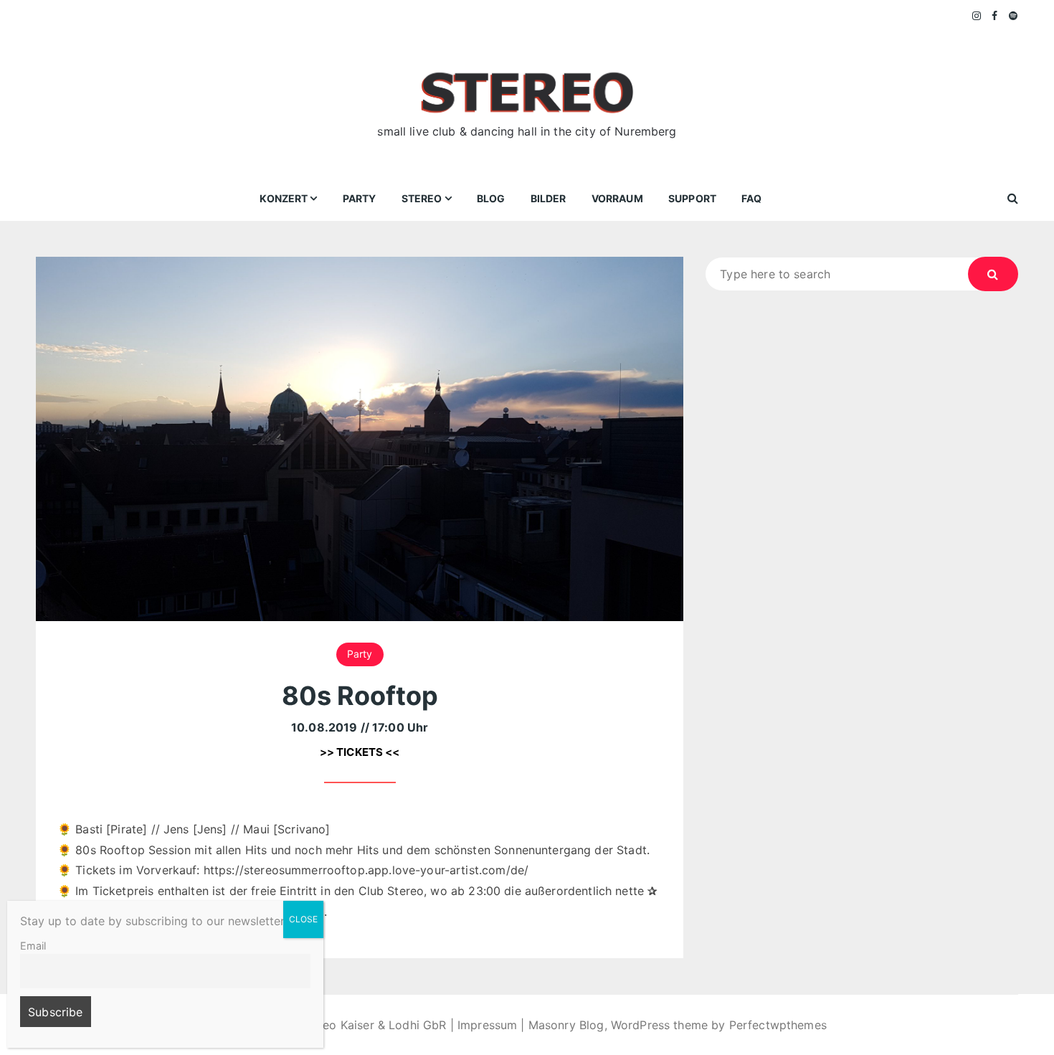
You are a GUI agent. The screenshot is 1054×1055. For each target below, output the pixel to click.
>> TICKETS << (360, 752)
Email (33, 946)
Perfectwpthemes (778, 1025)
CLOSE (303, 919)
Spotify (1013, 15)
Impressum (487, 1025)
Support (692, 198)
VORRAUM (617, 198)
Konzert (284, 198)
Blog (491, 198)
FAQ (751, 198)
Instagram (977, 15)
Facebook (995, 15)
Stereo (422, 198)
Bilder (548, 198)
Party (359, 198)
